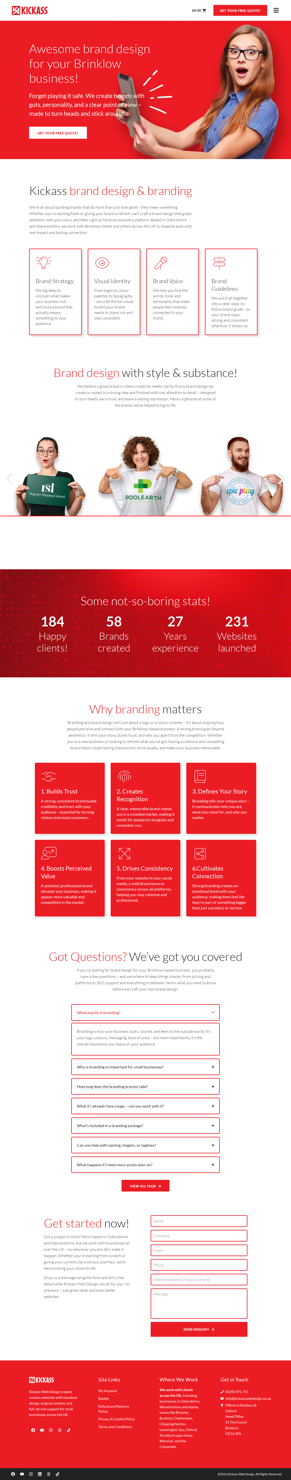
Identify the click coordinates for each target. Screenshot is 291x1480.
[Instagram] (51, 1430)
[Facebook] (33, 1430)
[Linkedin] (40, 1474)
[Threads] (60, 1430)
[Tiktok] (69, 1430)
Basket (103, 1398)
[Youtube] (42, 1430)
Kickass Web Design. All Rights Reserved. (255, 1474)
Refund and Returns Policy (113, 1408)
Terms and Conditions (115, 1426)
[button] (9, 478)
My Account (107, 1391)
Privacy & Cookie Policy (116, 1419)
